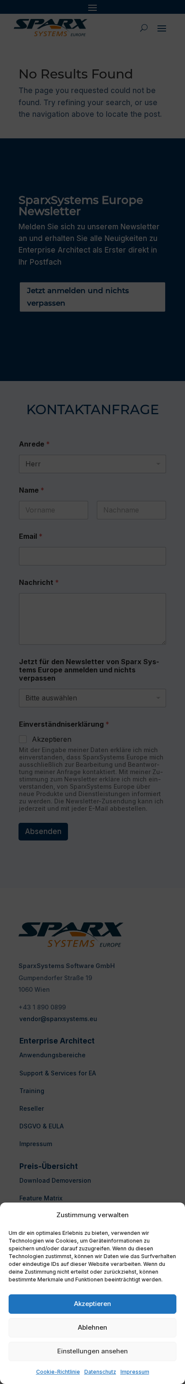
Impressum (134, 1371)
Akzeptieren (92, 1304)
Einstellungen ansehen (92, 1351)
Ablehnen (92, 1327)
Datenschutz (100, 1371)
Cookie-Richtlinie (58, 1371)
